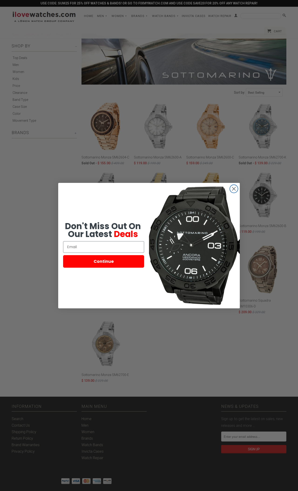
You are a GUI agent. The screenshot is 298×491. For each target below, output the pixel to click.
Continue (104, 261)
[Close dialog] (234, 189)
